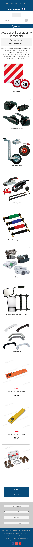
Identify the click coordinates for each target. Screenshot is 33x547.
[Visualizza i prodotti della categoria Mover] (16, 262)
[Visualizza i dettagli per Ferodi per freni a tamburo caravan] (16, 459)
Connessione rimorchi (16, 128)
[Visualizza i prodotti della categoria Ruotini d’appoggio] (16, 151)
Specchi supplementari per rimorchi (16, 314)
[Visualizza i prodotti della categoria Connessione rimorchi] (16, 114)
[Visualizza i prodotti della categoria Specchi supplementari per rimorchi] (16, 299)
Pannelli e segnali (16, 91)
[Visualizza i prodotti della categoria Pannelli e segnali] (16, 77)
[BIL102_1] (16, 416)
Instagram (16, 543)
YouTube (20, 543)
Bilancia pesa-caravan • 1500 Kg (16, 391)
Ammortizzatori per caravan (16, 240)
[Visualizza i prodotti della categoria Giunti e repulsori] (16, 188)
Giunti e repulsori (16, 203)
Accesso (25, 3)
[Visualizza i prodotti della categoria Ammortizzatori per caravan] (16, 225)
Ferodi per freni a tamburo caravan (16, 475)
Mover (16, 277)
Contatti (21, 3)
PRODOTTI (13, 40)
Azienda (12, 3)
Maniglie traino (16, 351)
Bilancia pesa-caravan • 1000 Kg (16, 434)
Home (7, 3)
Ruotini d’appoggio (16, 165)
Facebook (13, 543)
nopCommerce (19, 540)
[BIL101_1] (16, 373)
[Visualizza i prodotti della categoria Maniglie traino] (16, 336)
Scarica (16, 3)
